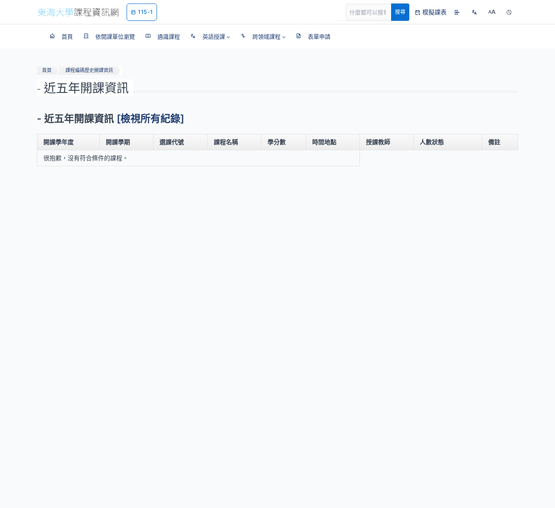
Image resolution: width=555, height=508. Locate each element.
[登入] (457, 12)
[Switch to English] (474, 12)
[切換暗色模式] (509, 12)
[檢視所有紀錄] (150, 118)
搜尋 (400, 12)
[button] (210, 36)
